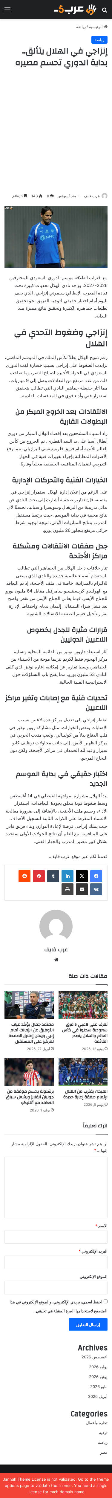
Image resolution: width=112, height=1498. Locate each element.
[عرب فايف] (74, 9)
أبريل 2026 (98, 1396)
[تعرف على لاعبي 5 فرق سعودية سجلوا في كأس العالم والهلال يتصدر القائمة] (83, 1005)
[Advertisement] (56, 130)
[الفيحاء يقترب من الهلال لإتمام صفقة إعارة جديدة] (83, 1072)
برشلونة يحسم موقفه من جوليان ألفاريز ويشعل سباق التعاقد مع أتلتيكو (30, 1097)
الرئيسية (96, 26)
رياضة (81, 26)
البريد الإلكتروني (93, 1251)
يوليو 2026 (98, 1366)
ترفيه (103, 1432)
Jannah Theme (16, 1479)
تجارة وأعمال (97, 1422)
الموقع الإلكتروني (94, 1276)
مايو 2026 (99, 1386)
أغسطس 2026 (95, 1357)
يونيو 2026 (98, 1376)
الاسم (101, 1225)
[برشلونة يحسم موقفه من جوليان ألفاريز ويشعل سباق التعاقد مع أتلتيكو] (29, 1072)
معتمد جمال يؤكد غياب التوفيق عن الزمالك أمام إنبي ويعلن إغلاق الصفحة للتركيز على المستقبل (31, 1033)
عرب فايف (92, 196)
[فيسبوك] (96, 876)
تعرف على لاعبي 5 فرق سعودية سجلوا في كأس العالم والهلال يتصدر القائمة (85, 1033)
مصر (104, 1452)
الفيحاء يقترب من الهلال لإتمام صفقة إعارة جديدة (85, 1094)
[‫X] (82, 876)
